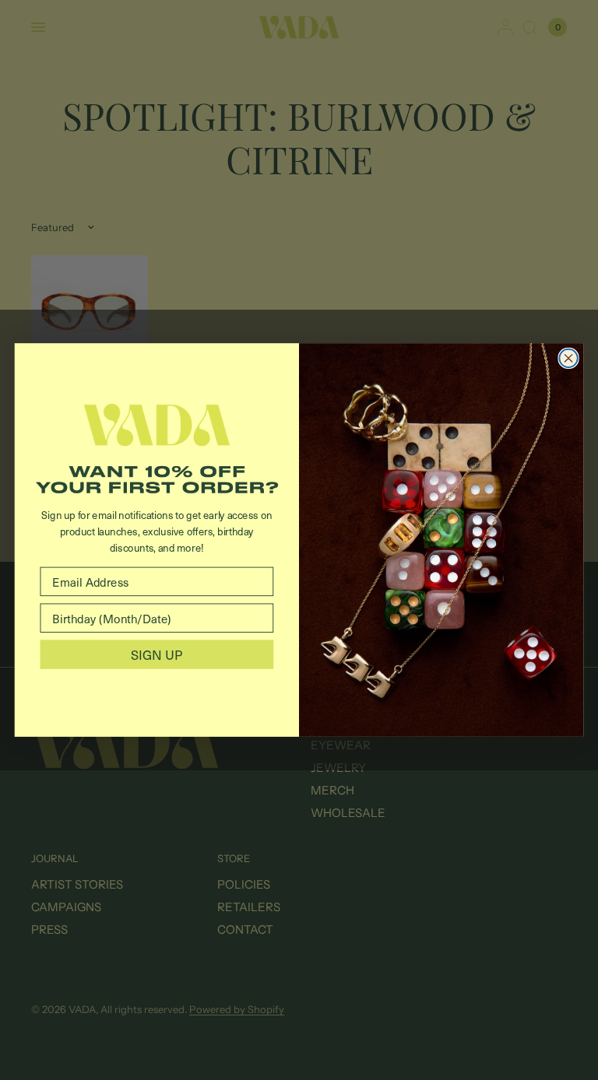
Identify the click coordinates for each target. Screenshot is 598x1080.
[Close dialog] (568, 358)
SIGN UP (156, 654)
